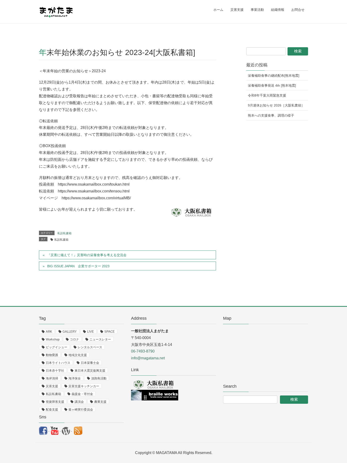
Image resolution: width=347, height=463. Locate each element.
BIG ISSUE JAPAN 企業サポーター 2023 (78, 266)
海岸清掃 (52, 378)
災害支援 (52, 386)
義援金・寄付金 (82, 394)
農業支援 (100, 402)
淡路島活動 (98, 378)
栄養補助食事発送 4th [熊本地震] (272, 85)
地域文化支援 (77, 355)
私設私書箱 (64, 233)
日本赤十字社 (55, 370)
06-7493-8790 (143, 351)
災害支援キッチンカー (83, 386)
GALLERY (70, 331)
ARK (49, 331)
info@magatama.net (148, 358)
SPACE (109, 331)
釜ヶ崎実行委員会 (80, 409)
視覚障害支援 (55, 402)
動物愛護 (52, 355)
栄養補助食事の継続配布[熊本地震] (273, 75)
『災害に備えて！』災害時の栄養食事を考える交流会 (87, 255)
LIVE (90, 331)
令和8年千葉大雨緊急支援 (267, 95)
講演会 (79, 402)
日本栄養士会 (90, 363)
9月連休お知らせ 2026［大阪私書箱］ (276, 105)
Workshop (52, 339)
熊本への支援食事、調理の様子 (271, 115)
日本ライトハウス (58, 363)
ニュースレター (100, 339)
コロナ (74, 339)
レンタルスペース (90, 347)
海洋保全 (74, 378)
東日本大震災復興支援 (90, 370)
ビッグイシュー (56, 347)
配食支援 (52, 409)
